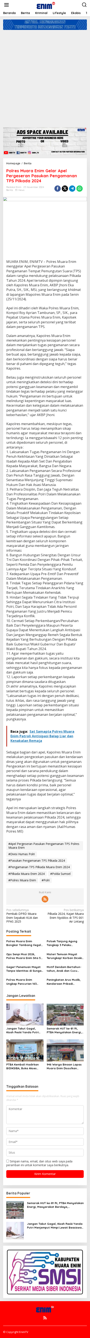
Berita (9, 190)
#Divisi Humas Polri (21, 854)
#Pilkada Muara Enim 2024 (26, 874)
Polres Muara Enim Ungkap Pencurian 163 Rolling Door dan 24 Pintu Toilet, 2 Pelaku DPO (23, 981)
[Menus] (6, 5)
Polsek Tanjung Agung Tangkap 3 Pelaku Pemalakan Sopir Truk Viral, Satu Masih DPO (62, 943)
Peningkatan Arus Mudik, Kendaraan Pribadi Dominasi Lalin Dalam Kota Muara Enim (64, 981)
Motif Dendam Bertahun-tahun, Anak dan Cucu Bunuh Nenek (64, 969)
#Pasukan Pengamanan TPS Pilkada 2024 (36, 860)
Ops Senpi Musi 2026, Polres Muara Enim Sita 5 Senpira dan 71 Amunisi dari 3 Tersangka (23, 956)
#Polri (46, 880)
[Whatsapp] (79, 188)
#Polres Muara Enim (22, 880)
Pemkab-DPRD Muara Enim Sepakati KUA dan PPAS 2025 (22, 915)
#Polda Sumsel (60, 874)
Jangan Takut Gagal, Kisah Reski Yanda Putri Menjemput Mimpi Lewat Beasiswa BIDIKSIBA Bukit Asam (23, 1030)
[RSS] (45, 899)
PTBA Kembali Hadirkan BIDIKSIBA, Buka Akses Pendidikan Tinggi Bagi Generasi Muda (22, 1066)
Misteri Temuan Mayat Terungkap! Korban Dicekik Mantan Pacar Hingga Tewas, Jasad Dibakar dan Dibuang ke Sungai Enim (65, 956)
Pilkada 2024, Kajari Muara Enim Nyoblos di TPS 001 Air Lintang (66, 915)
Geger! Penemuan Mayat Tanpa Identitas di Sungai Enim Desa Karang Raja (24, 969)
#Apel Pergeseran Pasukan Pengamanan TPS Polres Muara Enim (43, 846)
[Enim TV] (46, 4)
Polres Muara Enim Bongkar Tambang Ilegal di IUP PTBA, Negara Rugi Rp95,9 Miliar (23, 943)
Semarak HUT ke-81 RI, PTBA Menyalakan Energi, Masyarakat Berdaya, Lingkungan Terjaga (64, 1030)
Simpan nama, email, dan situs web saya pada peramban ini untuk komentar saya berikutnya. (39, 1163)
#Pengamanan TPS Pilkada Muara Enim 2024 (39, 867)
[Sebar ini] (57, 188)
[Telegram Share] (72, 188)
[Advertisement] (45, 77)
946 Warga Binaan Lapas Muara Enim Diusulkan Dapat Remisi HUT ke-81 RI (64, 1066)
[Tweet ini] (65, 188)
